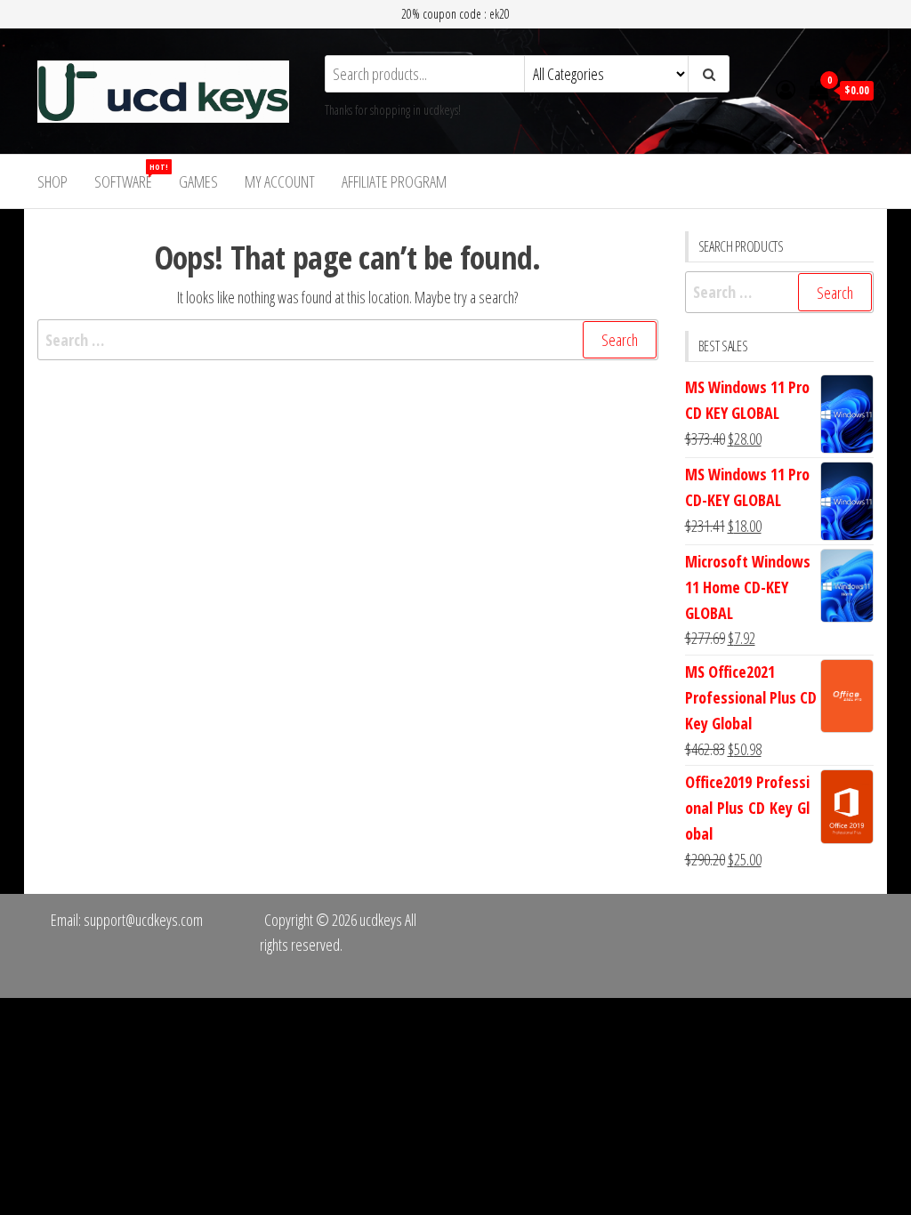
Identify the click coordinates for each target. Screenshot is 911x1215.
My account (280, 181)
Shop (52, 181)
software (129, 176)
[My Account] (785, 89)
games (198, 181)
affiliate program (394, 181)
